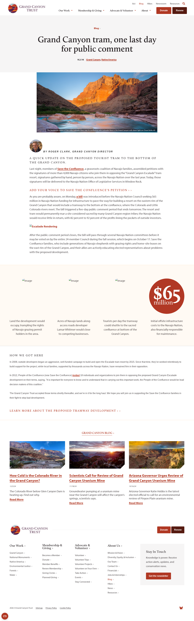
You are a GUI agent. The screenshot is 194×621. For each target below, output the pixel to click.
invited (76, 375)
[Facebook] (150, 608)
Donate (164, 10)
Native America (108, 59)
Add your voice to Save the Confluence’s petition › (80, 190)
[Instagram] (156, 608)
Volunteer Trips (82, 559)
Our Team (112, 561)
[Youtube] (169, 608)
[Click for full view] (43, 226)
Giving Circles (48, 572)
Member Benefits (50, 564)
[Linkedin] (162, 608)
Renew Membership (51, 568)
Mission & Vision (115, 552)
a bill (79, 196)
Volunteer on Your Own (86, 568)
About (144, 10)
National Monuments (20, 557)
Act (133, 3)
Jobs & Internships (116, 574)
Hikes (149, 3)
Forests (13, 570)
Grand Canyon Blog (97, 433)
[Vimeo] (175, 608)
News (110, 588)
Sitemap (39, 608)
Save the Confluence (70, 168)
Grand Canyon (93, 59)
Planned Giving (49, 577)
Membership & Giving (90, 10)
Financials (112, 570)
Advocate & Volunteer (121, 10)
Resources (175, 3)
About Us (114, 545)
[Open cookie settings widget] (4, 616)
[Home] (26, 8)
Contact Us (113, 566)
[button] (21, 143)
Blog (141, 3)
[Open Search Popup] (184, 3)
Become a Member (51, 555)
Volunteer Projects (83, 564)
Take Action (80, 572)
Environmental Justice (20, 566)
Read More (17, 499)
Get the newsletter (158, 576)
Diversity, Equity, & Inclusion (121, 557)
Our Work (64, 10)
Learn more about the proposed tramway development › (64, 410)
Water (12, 574)
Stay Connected (82, 581)
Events (78, 577)
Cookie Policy (65, 608)
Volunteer (79, 555)
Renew (179, 10)
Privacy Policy (51, 608)
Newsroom (161, 3)
